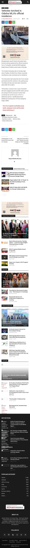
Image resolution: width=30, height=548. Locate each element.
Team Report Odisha (13, 540)
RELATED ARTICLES (7, 168)
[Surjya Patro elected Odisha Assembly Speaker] (15, 372)
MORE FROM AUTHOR (19, 168)
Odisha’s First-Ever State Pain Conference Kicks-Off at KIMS (12, 322)
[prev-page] (2, 195)
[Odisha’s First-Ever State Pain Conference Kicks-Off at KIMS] (15, 318)
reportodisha (5, 540)
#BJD (15, 115)
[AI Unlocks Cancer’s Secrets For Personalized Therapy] (5, 330)
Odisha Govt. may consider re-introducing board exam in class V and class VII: (18, 392)
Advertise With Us (23, 540)
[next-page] (5, 195)
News (7, 5)
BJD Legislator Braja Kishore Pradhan (9, 117)
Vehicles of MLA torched (7, 120)
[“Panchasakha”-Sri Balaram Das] (5, 401)
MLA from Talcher (16, 119)
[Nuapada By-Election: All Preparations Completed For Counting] (5, 298)
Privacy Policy (12, 542)
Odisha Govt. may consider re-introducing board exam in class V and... (19, 467)
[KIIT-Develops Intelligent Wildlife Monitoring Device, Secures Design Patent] (5, 174)
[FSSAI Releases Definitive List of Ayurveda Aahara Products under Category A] (5, 344)
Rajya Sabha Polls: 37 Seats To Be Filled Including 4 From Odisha (19, 181)
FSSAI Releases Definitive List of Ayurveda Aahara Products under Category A (17, 344)
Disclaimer (18, 542)
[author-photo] (15, 156)
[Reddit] (17, 534)
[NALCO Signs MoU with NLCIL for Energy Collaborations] (5, 189)
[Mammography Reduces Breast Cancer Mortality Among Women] (5, 337)
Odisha (10, 5)
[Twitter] (6, 22)
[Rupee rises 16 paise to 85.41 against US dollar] (5, 263)
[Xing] (15, 162)
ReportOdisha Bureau (7, 18)
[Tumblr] (21, 534)
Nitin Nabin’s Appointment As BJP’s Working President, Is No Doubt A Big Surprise (14, 282)
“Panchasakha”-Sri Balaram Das (17, 399)
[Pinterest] (10, 22)
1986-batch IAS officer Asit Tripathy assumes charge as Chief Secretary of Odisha (21, 141)
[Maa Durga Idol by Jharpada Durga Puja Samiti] (5, 409)
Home (3, 5)
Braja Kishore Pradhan (6, 119)
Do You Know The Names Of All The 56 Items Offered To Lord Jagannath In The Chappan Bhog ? (18, 384)
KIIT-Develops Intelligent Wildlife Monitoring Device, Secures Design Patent (18, 174)
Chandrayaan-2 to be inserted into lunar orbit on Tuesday (7, 140)
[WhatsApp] (13, 22)
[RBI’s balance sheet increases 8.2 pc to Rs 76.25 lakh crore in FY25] (5, 257)
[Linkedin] (12, 534)
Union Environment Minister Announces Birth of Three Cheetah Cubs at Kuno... (19, 440)
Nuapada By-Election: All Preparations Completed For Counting (16, 298)
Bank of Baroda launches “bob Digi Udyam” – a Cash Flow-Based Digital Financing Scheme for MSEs (18, 243)
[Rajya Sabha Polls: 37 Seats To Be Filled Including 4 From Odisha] (5, 181)
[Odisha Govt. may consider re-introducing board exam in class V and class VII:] (5, 392)
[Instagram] (8, 534)
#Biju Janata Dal (9, 115)
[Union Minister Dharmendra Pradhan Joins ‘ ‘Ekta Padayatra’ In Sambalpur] (5, 292)
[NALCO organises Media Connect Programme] (5, 250)
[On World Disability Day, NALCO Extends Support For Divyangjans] (15, 228)
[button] (2, 2)
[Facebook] (3, 22)
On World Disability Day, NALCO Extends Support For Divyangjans (15, 234)
